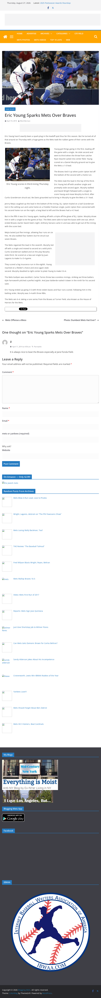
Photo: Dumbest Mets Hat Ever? (80, 320)
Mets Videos (40, 40)
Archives (45, 33)
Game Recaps (10, 109)
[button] (50, 33)
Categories (61, 33)
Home (19, 33)
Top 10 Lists (56, 40)
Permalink (37, 347)
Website (6, 450)
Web (68, 40)
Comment (8, 372)
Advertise (31, 33)
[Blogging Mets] (5, 37)
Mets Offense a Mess (15, 320)
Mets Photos (23, 40)
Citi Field (79, 33)
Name (6, 408)
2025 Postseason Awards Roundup (55, 3)
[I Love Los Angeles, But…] (27, 791)
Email (5, 420)
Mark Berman (25, 121)
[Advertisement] (52, 20)
